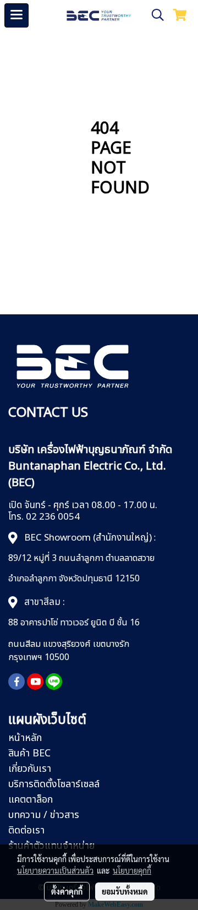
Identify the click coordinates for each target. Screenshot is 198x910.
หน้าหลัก (25, 738)
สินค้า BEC (29, 753)
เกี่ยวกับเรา (29, 768)
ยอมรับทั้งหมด (125, 891)
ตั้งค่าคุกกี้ (66, 891)
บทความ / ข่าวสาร (43, 815)
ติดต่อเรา (26, 830)
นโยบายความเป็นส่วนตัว (55, 870)
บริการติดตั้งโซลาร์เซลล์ (54, 784)
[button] (154, 15)
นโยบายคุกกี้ (132, 870)
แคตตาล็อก (30, 799)
